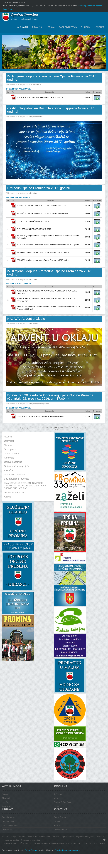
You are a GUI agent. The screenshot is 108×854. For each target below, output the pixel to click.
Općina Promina (60, 817)
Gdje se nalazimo (60, 829)
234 (66, 428)
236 (76, 428)
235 (71, 428)
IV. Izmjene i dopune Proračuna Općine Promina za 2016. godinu (49, 272)
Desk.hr (58, 850)
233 (61, 428)
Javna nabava (35, 85)
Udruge (56, 806)
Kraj (86, 428)
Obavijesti (34, 324)
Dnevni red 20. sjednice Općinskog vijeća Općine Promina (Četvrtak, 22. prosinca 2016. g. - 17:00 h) (50, 396)
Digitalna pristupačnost (71, 850)
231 (51, 428)
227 (32, 428)
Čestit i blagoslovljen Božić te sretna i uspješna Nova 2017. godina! (51, 109)
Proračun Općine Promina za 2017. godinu (38, 188)
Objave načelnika (36, 117)
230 (46, 428)
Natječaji (5, 802)
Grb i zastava (7, 829)
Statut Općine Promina (10, 825)
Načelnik (57, 821)
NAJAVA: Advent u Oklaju (26, 318)
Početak (20, 428)
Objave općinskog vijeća (39, 404)
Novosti (5, 794)
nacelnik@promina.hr (86, 6)
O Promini (58, 794)
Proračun (33, 193)
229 (42, 428)
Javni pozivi (6, 806)
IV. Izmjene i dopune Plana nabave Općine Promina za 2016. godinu (52, 77)
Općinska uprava (8, 817)
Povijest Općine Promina (63, 802)
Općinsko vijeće (8, 821)
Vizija (56, 798)
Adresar (57, 825)
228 (37, 428)
